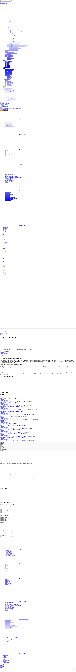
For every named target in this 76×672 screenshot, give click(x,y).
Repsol (4, 302)
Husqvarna (5, 267)
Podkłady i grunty (12, 38)
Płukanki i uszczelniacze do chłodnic (11, 50)
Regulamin (7, 531)
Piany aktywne (12, 37)
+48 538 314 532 (3, 327)
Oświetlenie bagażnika (9, 91)
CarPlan (4, 243)
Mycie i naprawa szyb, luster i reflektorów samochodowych (17, 28)
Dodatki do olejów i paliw (9, 179)
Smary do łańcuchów (8, 88)
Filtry (4, 60)
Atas (3, 233)
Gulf (3, 263)
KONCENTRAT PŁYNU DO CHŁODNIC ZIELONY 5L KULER (12, 414)
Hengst (4, 264)
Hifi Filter (4, 266)
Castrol (4, 245)
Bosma (4, 240)
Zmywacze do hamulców (13, 49)
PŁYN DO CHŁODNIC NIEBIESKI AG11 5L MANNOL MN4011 (12, 428)
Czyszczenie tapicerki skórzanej (15, 32)
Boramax (4, 237)
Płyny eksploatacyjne (6, 79)
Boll (3, 236)
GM (3, 261)
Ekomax (4, 252)
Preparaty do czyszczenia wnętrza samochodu (15, 29)
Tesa (3, 311)
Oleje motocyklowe (8, 72)
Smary (4, 87)
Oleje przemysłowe (8, 74)
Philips (4, 294)
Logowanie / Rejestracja (7, 662)
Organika (4, 287)
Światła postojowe (8, 95)
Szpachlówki (11, 40)
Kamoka (4, 271)
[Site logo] (5, 0)
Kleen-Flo (4, 273)
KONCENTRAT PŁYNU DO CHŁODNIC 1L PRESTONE (11, 401)
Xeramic (4, 321)
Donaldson (5, 250)
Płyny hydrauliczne (8, 85)
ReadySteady (5, 301)
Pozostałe (6, 51)
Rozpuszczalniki (8, 54)
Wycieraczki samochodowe (10, 210)
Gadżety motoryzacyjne (9, 214)
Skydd (4, 306)
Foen (3, 259)
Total (3, 312)
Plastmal (4, 295)
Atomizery (9, 57)
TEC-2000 (4, 310)
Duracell (4, 251)
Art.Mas (4, 232)
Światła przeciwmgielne (9, 97)
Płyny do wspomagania (9, 83)
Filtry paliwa (7, 64)
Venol (4, 315)
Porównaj (4, 661)
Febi (3, 256)
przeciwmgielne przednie (11, 98)
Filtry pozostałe (7, 66)
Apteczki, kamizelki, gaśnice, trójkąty (11, 209)
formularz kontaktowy (11, 490)
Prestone (4, 298)
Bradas (4, 241)
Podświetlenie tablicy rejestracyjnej (11, 92)
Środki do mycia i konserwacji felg (13, 44)
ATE (3, 234)
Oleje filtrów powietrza (9, 70)
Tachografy (7, 212)
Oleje (4, 68)
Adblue (6, 80)
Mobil (4, 283)
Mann (4, 279)
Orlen (4, 288)
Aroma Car (5, 231)
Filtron (4, 258)
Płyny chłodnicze (8, 81)
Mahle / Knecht (5, 277)
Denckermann (5, 249)
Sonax (4, 307)
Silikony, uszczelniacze (9, 55)
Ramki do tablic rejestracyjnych (10, 211)
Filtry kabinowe (7, 62)
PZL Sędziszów (5, 299)
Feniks (4, 257)
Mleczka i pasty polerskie (13, 35)
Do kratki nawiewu (10, 58)
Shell (3, 304)
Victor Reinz (5, 317)
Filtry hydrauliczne (8, 61)
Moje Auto (4, 284)
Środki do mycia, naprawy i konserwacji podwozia (16, 46)
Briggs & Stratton (6, 242)
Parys (4, 292)
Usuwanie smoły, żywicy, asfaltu (15, 42)
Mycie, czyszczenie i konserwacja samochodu (13, 27)
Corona (4, 247)
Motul (4, 285)
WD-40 (4, 319)
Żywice (10, 43)
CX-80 (4, 248)
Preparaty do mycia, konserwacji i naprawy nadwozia (16, 33)
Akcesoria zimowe (8, 643)
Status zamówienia (8, 526)
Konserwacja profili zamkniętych (15, 48)
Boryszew (4, 238)
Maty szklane (11, 34)
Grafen (4, 262)
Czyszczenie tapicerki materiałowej (15, 31)
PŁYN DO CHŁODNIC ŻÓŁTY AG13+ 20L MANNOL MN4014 (12, 436)
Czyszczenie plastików (13, 30)
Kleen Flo (4, 272)
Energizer (4, 254)
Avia (3, 235)
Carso (4, 244)
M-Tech (4, 276)
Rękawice (6, 213)
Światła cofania (7, 94)
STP (3, 309)
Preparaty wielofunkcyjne (9, 52)
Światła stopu (7, 100)
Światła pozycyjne (8, 96)
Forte (4, 260)
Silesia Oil (4, 305)
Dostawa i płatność (8, 527)
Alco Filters (5, 229)
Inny (3, 268)
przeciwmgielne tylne (11, 99)
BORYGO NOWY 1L (4, 423)
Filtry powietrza (7, 65)
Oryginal (4, 289)
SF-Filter (4, 303)
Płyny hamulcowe (8, 84)
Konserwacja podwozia (13, 47)
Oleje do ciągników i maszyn (10, 69)
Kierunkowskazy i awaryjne (10, 90)
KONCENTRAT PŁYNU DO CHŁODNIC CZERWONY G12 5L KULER (14, 409)
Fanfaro (4, 255)
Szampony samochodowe (13, 39)
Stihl (3, 308)
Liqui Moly (5, 274)
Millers (4, 282)
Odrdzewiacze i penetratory (12, 53)
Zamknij (1, 665)
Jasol (3, 269)
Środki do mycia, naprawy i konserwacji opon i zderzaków (17, 45)
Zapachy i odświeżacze (9, 56)
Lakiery (6, 175)
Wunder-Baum (5, 320)
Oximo (4, 290)
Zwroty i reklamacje (8, 525)
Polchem (4, 296)
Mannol (4, 280)
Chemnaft (4, 246)
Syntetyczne (9, 78)
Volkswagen (5, 318)
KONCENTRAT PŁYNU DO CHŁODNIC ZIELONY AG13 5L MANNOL (14, 419)
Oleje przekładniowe (8, 73)
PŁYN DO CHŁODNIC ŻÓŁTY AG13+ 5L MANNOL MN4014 (12, 440)
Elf (3, 253)
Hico (3, 265)
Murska (4, 286)
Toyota (4, 313)
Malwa (4, 278)
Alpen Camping (5, 230)
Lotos (4, 275)
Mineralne (9, 76)
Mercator (4, 281)
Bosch (4, 239)
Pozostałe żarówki (8, 93)
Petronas (4, 293)
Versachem (5, 316)
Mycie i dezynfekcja (6, 67)
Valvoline (4, 314)
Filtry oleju (7, 63)
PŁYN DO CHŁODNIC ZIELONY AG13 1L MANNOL (10, 432)
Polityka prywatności (8, 532)
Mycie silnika (11, 36)
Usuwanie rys (11, 41)
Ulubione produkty (8, 528)
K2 (3, 270)
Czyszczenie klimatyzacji (9, 178)
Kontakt (6, 533)
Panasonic (4, 291)
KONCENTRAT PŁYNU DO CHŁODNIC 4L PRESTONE (11, 405)
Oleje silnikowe (7, 75)
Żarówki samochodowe (7, 89)
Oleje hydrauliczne (8, 71)
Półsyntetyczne (9, 77)
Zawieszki (9, 59)
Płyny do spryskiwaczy (9, 82)
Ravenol (4, 300)
